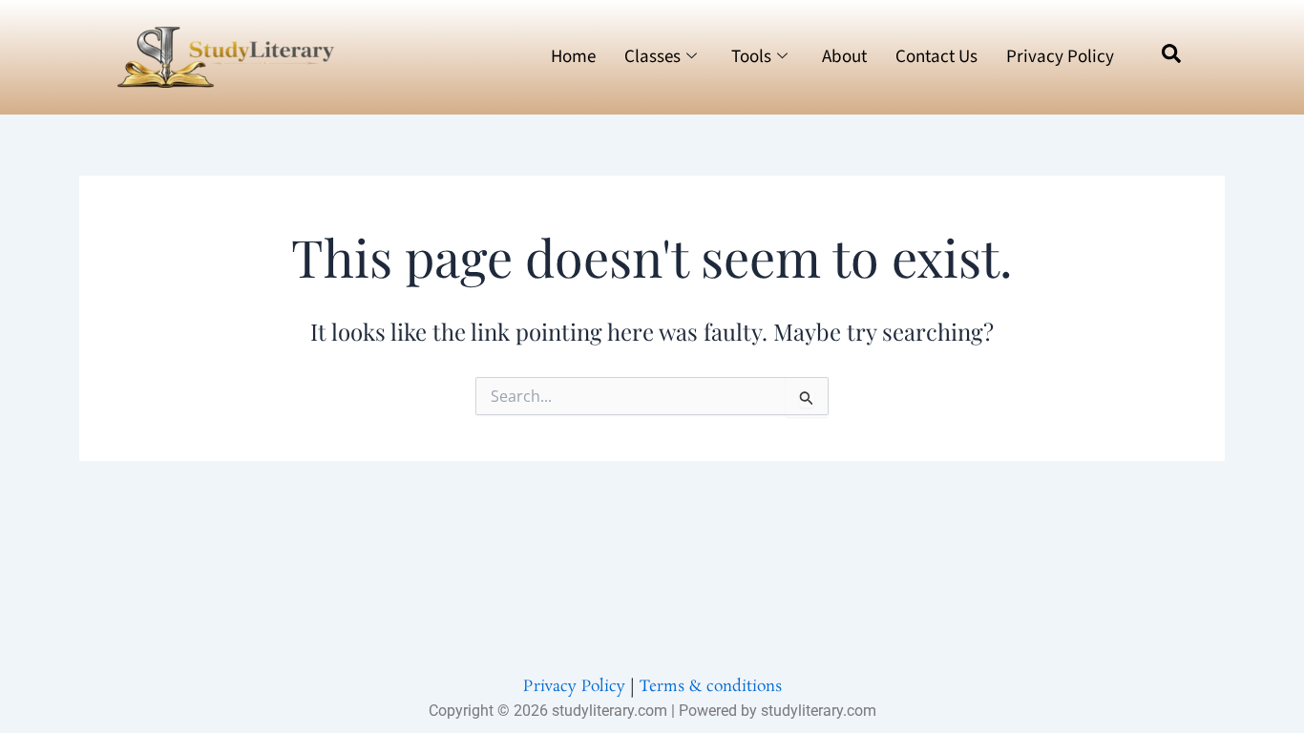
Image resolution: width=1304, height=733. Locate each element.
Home (573, 57)
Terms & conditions (711, 687)
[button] (1171, 57)
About (844, 57)
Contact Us (936, 57)
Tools (751, 57)
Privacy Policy (1060, 57)
